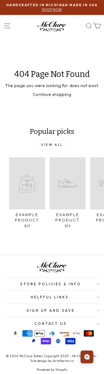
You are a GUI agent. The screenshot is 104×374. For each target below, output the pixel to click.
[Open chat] (87, 356)
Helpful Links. (51, 297)
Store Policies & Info (50, 284)
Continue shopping (52, 94)
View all (52, 145)
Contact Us (50, 323)
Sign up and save (51, 310)
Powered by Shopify (52, 369)
